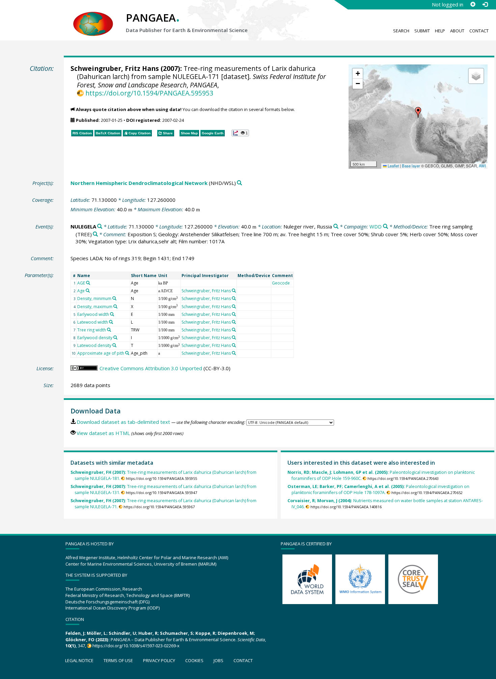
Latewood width (92, 322)
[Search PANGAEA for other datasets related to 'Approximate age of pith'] (127, 353)
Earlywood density (94, 338)
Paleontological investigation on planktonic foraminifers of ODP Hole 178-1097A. (378, 489)
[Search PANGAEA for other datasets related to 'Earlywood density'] (115, 337)
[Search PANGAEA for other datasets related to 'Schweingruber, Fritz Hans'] (234, 291)
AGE (81, 283)
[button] (418, 112)
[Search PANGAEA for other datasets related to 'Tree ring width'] (109, 330)
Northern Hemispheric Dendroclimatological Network (139, 183)
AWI (482, 165)
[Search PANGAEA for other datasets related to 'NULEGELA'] (99, 226)
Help (440, 31)
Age (81, 291)
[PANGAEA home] (93, 17)
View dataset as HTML (103, 433)
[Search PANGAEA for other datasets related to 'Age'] (88, 291)
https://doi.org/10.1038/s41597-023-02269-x (136, 646)
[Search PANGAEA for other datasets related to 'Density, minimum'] (114, 298)
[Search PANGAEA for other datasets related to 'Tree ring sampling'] (95, 234)
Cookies (194, 660)
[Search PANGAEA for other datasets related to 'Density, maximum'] (115, 306)
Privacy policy (159, 660)
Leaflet (393, 165)
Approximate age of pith (100, 353)
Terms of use (118, 660)
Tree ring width (91, 330)
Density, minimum (94, 298)
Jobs (218, 660)
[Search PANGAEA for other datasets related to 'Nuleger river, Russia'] (335, 226)
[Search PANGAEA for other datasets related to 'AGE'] (88, 283)
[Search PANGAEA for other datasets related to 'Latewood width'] (111, 322)
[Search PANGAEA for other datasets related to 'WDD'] (385, 226)
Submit (422, 31)
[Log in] (485, 4)
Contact (479, 31)
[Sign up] (473, 4)
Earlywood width (93, 314)
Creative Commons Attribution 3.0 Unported (151, 368)
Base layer (411, 165)
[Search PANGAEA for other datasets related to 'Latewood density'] (114, 345)
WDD (375, 226)
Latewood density (94, 345)
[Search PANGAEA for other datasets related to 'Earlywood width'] (112, 314)
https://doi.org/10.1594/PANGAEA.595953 (149, 93)
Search (401, 31)
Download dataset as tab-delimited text (123, 421)
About (457, 31)
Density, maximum (94, 306)
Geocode (281, 283)
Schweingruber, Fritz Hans (115, 68)
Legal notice (79, 660)
